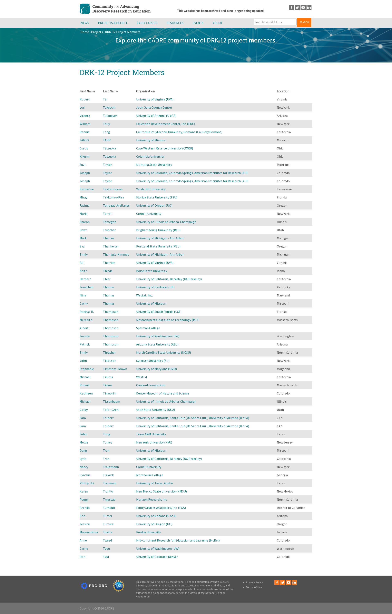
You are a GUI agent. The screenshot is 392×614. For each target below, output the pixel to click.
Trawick (108, 475)
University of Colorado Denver (157, 557)
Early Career (147, 23)
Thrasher (109, 352)
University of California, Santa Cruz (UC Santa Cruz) (171, 418)
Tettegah (109, 222)
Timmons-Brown (115, 369)
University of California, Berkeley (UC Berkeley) (169, 279)
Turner (107, 516)
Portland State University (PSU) (158, 246)
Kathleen (86, 393)
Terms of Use (254, 587)
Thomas (109, 287)
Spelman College (148, 328)
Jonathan (86, 287)
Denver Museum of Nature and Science (162, 393)
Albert (84, 328)
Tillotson (109, 361)
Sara (83, 418)
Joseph (85, 173)
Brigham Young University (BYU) (158, 230)
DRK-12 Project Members (122, 32)
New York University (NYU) (154, 442)
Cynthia (85, 475)
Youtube (303, 7)
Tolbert (108, 418)
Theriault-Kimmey (116, 254)
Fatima (84, 205)
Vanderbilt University (151, 189)
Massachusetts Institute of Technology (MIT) (167, 320)
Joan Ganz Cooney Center (154, 107)
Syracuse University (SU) (152, 361)
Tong (106, 434)
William (85, 124)
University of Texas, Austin (154, 483)
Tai (105, 99)
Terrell (107, 214)
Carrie (84, 548)
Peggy (84, 499)
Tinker (107, 385)
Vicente (85, 116)
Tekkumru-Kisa (113, 197)
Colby (84, 410)
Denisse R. (87, 312)
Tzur (106, 557)
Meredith (86, 320)
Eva (82, 246)
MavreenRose (89, 532)
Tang (106, 132)
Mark (83, 238)
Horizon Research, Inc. (151, 499)
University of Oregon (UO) (154, 205)
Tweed (107, 540)
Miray (83, 197)
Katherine (87, 189)
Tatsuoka (109, 148)
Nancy (84, 467)
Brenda (85, 508)
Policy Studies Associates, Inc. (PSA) (161, 508)
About (218, 23)
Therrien (109, 263)
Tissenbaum (111, 401)
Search (304, 22)
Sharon (85, 222)
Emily (84, 254)
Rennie (84, 132)
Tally (106, 124)
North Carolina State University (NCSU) (163, 352)
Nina (83, 295)
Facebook (291, 7)
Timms (108, 377)
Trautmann (111, 467)
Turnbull (109, 508)
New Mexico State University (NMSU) (161, 491)
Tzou (106, 548)
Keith (83, 271)
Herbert (85, 279)
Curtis (84, 148)
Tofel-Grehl (111, 410)
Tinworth (109, 393)
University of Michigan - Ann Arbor (160, 238)
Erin (82, 516)
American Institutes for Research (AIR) (221, 173)
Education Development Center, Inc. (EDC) (165, 124)
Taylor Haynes (113, 189)
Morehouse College (149, 475)
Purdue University (148, 532)
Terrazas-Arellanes (116, 205)
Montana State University (154, 165)
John (83, 361)
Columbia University (150, 156)
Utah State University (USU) (155, 410)
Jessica (85, 336)
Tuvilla (107, 532)
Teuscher (109, 230)
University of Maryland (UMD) (156, 369)
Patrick (85, 344)
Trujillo (108, 491)
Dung (83, 450)
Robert (85, 99)
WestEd (141, 377)
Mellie (84, 442)
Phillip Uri (87, 483)
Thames (108, 238)
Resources (175, 23)
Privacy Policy (254, 582)
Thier (106, 279)
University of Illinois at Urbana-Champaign (166, 222)
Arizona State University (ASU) (157, 344)
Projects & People (113, 23)
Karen (84, 491)
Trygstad (109, 499)
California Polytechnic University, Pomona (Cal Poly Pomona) (179, 132)
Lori (82, 107)
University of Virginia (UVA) (155, 99)
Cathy (84, 303)
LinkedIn (309, 7)
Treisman (109, 483)
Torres (107, 442)
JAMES (84, 140)
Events (198, 23)
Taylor (107, 165)
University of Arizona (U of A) (156, 116)
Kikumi (84, 156)
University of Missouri (151, 140)
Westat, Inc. (144, 295)
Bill (82, 263)
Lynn (83, 459)
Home (84, 32)
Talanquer (110, 116)
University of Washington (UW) (157, 336)
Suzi (82, 165)
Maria (83, 214)
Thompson (110, 312)
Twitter (297, 7)
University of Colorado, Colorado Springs (164, 173)
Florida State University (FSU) (156, 197)
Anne (83, 540)
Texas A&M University (151, 434)
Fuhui (83, 434)
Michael (85, 377)
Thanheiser (111, 246)
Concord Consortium (150, 385)
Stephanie (87, 369)
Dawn (83, 230)
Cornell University (148, 214)
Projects (97, 32)
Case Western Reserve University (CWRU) (164, 148)
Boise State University (151, 271)
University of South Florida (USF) (159, 312)
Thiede (107, 271)
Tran (106, 450)
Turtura (108, 524)
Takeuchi (109, 107)
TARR (107, 140)
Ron (82, 557)
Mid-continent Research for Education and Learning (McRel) (178, 540)
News (85, 23)
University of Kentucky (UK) (155, 287)
